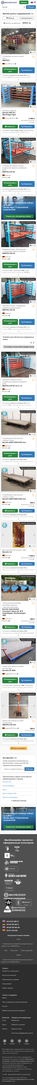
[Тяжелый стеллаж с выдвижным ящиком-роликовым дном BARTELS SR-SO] (18, 291)
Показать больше (19, 801)
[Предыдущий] (3, 41)
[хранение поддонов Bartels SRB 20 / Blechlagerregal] (18, 95)
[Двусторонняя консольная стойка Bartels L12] (18, 535)
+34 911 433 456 (11, 930)
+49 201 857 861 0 (12, 924)
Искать (32, 7)
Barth (5, 790)
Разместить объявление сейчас (18, 216)
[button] (35, 2)
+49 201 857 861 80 (13, 927)
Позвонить (28, 70)
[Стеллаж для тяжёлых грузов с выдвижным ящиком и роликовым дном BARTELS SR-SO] (18, 151)
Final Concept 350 (26, 950)
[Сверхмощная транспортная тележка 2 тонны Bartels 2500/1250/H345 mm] (18, 423)
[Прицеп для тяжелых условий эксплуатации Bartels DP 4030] (18, 651)
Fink (5, 950)
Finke (18, 939)
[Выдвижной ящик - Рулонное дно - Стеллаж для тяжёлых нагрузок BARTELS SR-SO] (18, 234)
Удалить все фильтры (12, 23)
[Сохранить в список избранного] (33, 56)
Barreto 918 (7, 782)
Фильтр (11, 18)
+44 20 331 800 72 (12, 921)
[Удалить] (24, 7)
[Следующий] (34, 41)
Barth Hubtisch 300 (9, 793)
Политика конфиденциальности (19, 1079)
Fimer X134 (14, 950)
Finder (18, 955)
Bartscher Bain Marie (10, 797)
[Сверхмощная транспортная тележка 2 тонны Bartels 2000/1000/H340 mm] (18, 480)
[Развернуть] (18, 79)
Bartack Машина (8, 786)
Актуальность (27, 18)
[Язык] (32, 2)
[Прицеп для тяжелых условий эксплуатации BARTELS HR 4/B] (18, 706)
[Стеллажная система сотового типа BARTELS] (18, 41)
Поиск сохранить (19, 748)
